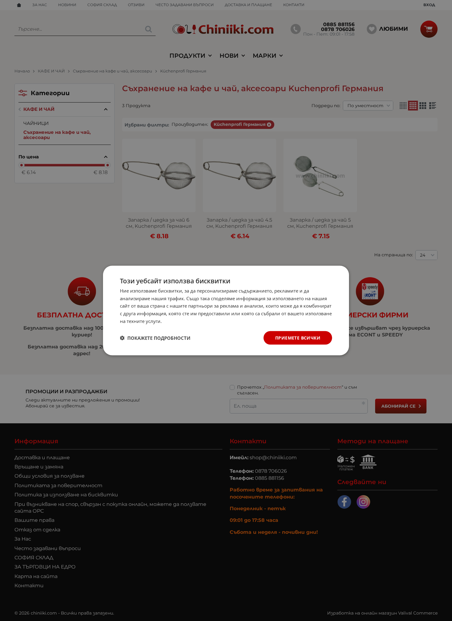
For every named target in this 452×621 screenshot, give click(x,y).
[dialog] (226, 310)
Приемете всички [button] (297, 337)
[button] (155, 338)
